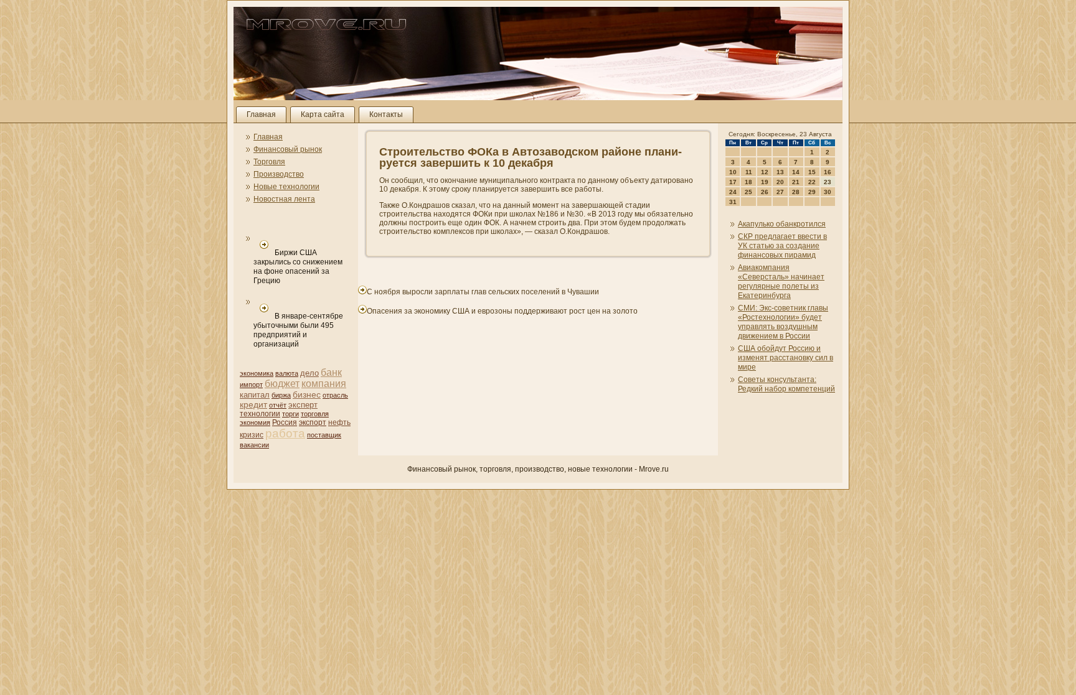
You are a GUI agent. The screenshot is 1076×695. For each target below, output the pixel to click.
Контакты (386, 114)
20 (780, 182)
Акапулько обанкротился (782, 224)
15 (812, 172)
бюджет (282, 383)
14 (796, 172)
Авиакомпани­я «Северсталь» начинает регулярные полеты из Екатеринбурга (781, 281)
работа (285, 433)
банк (331, 372)
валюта (286, 373)
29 (812, 192)
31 (733, 201)
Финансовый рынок (287, 149)
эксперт (303, 404)
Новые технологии (286, 186)
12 (764, 172)
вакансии (254, 445)
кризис (251, 435)
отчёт (277, 405)
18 (748, 182)
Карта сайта (322, 114)
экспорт (312, 422)
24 (733, 192)
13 (780, 172)
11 (748, 172)
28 (796, 192)
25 (748, 192)
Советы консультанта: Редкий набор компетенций (786, 384)
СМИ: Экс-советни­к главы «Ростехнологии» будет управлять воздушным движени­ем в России (783, 322)
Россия (284, 422)
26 (764, 192)
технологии (260, 413)
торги (290, 413)
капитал (255, 394)
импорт (251, 384)
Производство (278, 174)
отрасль (335, 395)
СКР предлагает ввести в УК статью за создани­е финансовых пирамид (782, 245)
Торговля (269, 161)
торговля (315, 413)
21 (796, 182)
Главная (261, 114)
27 (780, 192)
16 (827, 172)
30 (827, 192)
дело (309, 373)
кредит (253, 404)
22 (812, 182)
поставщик (324, 435)
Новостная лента (284, 199)
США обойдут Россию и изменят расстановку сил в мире (785, 357)
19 (764, 182)
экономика (256, 373)
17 (733, 182)
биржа (281, 395)
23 (827, 182)
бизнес (307, 394)
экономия (255, 422)
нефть (339, 422)
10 (733, 172)
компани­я (323, 383)
